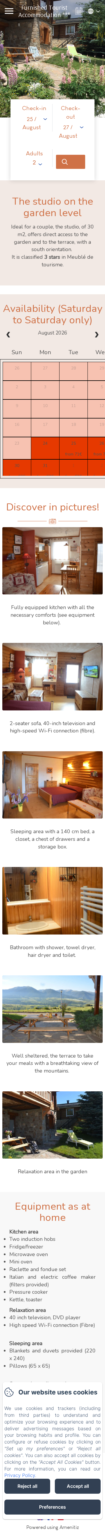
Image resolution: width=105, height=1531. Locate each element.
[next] (96, 335)
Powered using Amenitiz (52, 1527)
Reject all (27, 1486)
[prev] (8, 335)
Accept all (78, 1486)
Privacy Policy (19, 1475)
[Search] (70, 162)
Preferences (52, 1507)
